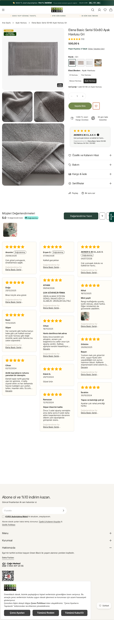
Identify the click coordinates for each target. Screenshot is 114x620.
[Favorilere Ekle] (96, 105)
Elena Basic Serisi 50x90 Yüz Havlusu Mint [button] (52, 427)
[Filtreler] (102, 216)
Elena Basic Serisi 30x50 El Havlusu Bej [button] (15, 302)
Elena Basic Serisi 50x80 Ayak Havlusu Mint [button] (52, 308)
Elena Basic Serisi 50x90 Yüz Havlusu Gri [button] (91, 272)
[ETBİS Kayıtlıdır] (8, 572)
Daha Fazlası (8, 557)
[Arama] (93, 10)
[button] (105, 9)
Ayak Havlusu (21, 23)
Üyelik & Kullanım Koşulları (50, 522)
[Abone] (63, 510)
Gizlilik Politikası (8, 525)
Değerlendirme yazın (81, 216)
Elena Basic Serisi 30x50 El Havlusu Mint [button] (91, 326)
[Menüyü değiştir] (3, 10)
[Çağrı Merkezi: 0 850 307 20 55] (13, 563)
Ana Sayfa (6, 23)
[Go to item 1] (10, 230)
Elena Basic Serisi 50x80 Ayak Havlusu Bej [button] (14, 269)
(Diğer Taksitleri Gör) (96, 49)
